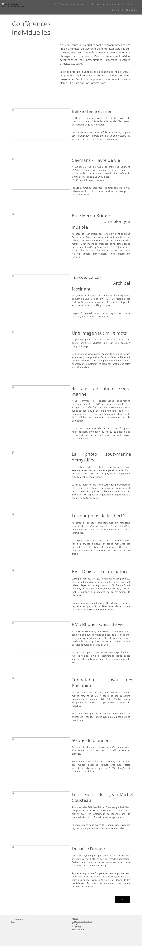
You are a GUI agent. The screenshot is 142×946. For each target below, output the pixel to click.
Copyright (76, 924)
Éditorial (96, 4)
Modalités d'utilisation (82, 921)
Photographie (78, 4)
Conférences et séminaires (121, 4)
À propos (63, 4)
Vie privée (76, 926)
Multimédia (118, 10)
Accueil (53, 4)
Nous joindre (133, 10)
